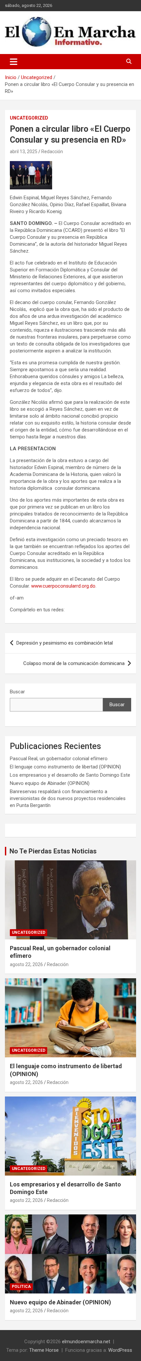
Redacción (52, 151)
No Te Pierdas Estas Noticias (53, 851)
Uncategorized (29, 118)
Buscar (17, 692)
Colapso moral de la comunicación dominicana (74, 663)
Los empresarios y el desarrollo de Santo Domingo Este (70, 775)
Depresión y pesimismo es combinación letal (64, 643)
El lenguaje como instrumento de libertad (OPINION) (65, 767)
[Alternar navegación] (13, 61)
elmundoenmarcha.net (86, 1342)
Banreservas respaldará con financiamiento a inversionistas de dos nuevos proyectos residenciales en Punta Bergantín (68, 798)
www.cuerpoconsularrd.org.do (63, 586)
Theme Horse (44, 1350)
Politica (21, 1286)
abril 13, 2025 (23, 151)
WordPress (120, 1350)
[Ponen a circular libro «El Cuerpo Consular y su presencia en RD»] (31, 164)
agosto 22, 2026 (26, 964)
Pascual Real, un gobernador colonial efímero (59, 759)
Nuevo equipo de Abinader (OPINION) (50, 783)
